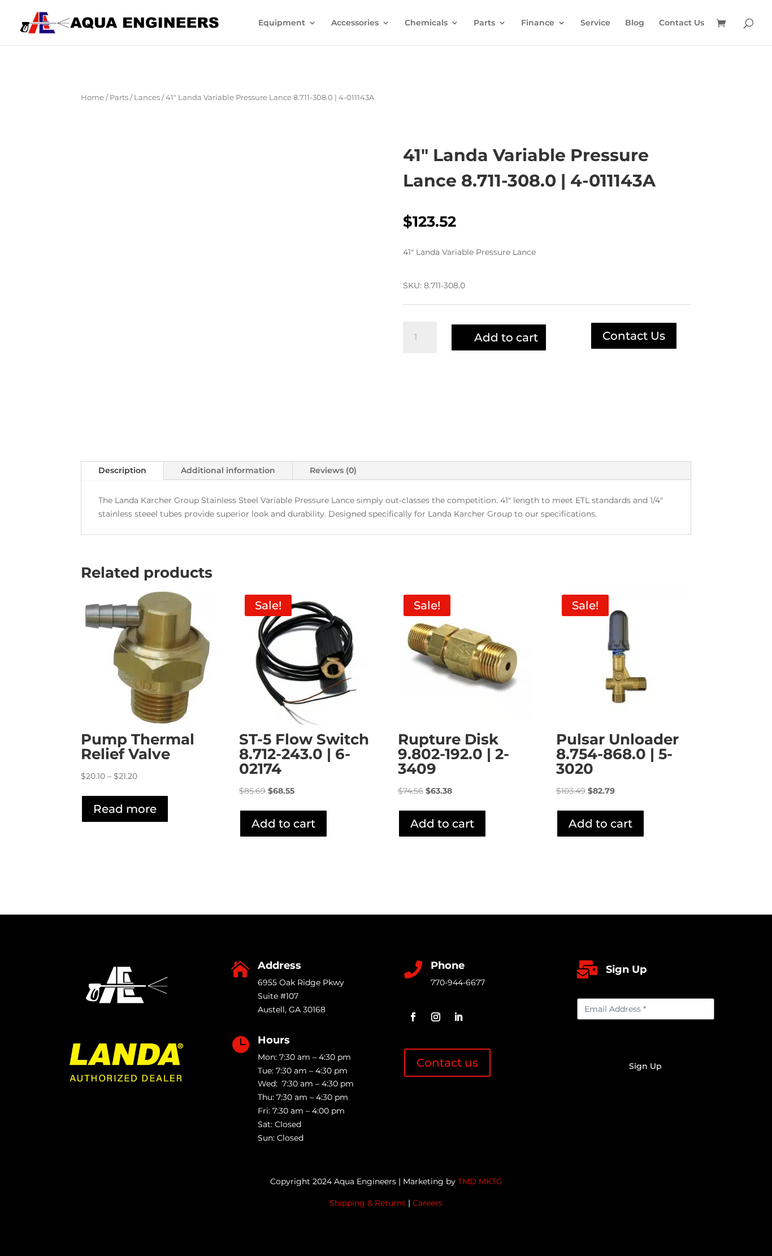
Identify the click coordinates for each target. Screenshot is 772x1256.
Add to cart (506, 337)
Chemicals (426, 23)
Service (595, 23)
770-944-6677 (458, 982)
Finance (537, 23)
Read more (125, 809)
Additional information (228, 470)
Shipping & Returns (367, 1203)
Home (92, 97)
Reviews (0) (333, 470)
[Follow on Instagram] (436, 1017)
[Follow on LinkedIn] (458, 1017)
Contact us (447, 1062)
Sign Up (645, 1066)
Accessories (355, 23)
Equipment (281, 23)
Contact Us (681, 23)
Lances (147, 97)
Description (122, 470)
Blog (634, 23)
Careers (428, 1203)
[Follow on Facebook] (413, 1017)
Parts (484, 23)
